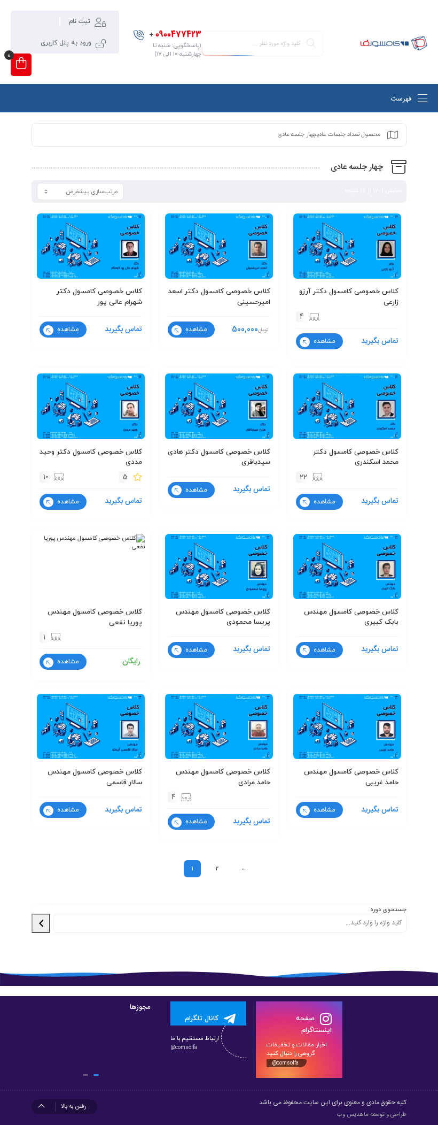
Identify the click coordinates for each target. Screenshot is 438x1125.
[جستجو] (41, 923)
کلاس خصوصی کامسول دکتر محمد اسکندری (355, 457)
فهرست (401, 99)
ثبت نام (79, 21)
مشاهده (323, 341)
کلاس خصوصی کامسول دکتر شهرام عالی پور (99, 297)
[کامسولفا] (393, 43)
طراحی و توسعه (388, 1115)
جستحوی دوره (388, 909)
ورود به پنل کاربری (66, 43)
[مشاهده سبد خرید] (21, 64)
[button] (96, 1075)
